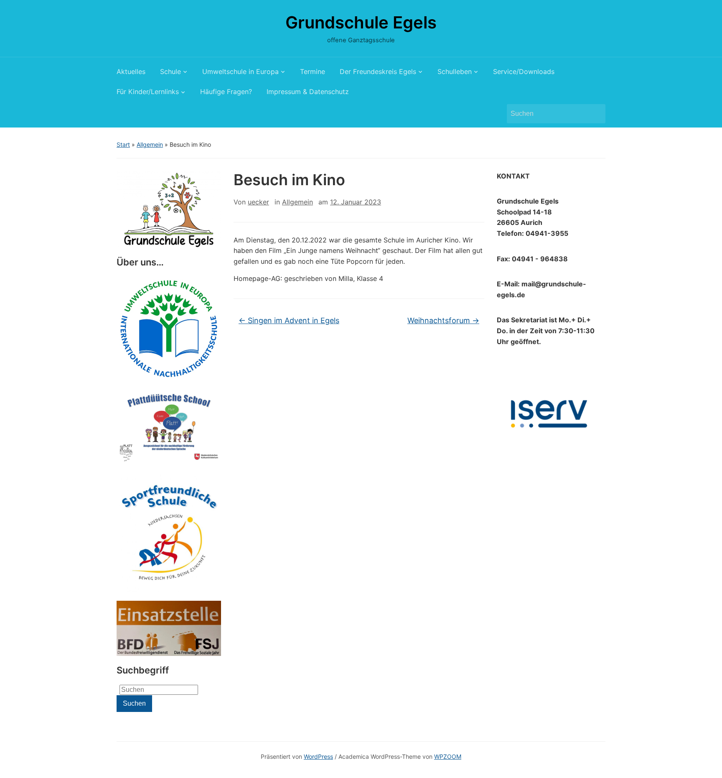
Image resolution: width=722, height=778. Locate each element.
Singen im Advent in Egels (289, 320)
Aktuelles (131, 71)
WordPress (318, 756)
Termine (312, 71)
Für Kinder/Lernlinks (148, 91)
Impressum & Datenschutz (308, 91)
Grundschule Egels (361, 22)
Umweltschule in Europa (240, 71)
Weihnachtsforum (443, 320)
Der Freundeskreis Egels (378, 71)
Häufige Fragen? (226, 91)
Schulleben (454, 71)
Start (123, 144)
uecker (258, 202)
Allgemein (150, 144)
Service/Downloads (523, 71)
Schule (170, 71)
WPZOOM (447, 756)
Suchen (595, 113)
